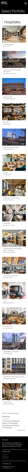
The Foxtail (6, 223)
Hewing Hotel (7, 97)
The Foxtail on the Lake (10, 276)
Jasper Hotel (7, 402)
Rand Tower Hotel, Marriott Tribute (14, 377)
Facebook (5, 456)
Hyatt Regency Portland (10, 351)
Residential (6, 416)
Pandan (5, 173)
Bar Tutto (6, 122)
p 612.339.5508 (6, 468)
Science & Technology (9, 423)
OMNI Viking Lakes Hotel (11, 147)
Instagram (5, 458)
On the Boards (7, 428)
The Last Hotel (7, 326)
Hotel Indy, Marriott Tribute (11, 198)
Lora (4, 301)
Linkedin (4, 454)
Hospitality (5, 419)
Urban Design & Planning (10, 425)
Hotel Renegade (8, 44)
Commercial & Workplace (11, 421)
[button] (25, 3)
